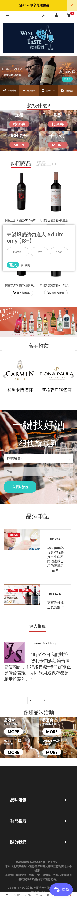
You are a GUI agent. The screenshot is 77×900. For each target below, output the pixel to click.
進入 (13, 265)
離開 (27, 265)
